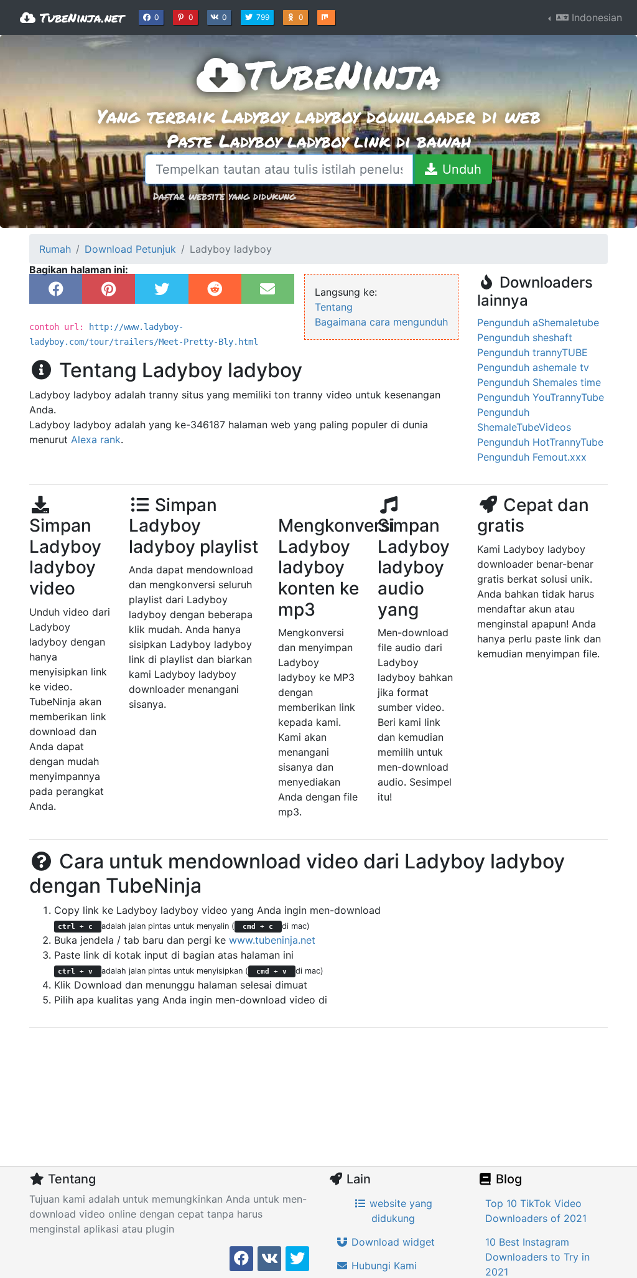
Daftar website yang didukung (224, 196)
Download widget (391, 1242)
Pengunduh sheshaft (524, 337)
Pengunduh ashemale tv (533, 367)
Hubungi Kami (382, 1265)
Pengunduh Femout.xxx (532, 457)
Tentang (334, 307)
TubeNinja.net (79, 17)
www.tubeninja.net (272, 940)
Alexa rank (96, 439)
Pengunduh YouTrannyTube (540, 397)
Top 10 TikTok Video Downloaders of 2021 (536, 1210)
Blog (507, 1179)
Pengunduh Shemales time (539, 382)
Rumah (55, 249)
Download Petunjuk (130, 249)
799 (264, 17)
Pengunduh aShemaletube (538, 322)
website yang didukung (399, 1210)
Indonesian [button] (595, 17)
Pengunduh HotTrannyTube (540, 442)
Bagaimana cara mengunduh (381, 322)
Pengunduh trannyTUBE (532, 352)
